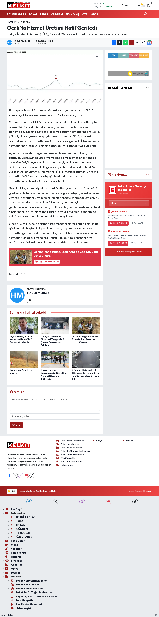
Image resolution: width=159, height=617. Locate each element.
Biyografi (17, 560)
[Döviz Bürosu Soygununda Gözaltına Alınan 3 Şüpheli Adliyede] (55, 359)
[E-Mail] (29, 300)
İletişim (129, 441)
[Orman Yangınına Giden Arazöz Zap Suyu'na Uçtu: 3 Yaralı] (86, 325)
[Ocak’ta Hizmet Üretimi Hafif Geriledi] (55, 78)
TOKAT (33, 14)
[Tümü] (147, 174)
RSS (13, 491)
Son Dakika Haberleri (71, 461)
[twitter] (55, 501)
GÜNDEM (57, 14)
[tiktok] (135, 501)
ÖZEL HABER (90, 14)
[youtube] (108, 501)
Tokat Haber (7, 615)
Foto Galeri (18, 541)
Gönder (16, 425)
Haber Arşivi (67, 465)
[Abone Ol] (149, 42)
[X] (15, 475)
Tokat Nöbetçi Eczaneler (73, 441)
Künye (99, 441)
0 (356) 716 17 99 (119, 223)
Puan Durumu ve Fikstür (72, 455)
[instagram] (82, 501)
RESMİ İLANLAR (16, 14)
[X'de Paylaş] (119, 42)
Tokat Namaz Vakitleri (71, 448)
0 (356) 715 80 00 (119, 243)
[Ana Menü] (150, 14)
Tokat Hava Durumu (70, 444)
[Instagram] (20, 475)
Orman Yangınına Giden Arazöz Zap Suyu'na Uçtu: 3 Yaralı (85, 339)
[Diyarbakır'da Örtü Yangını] (24, 359)
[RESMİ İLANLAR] (147, 88)
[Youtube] (26, 475)
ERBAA (44, 14)
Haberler (12, 22)
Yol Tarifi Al (138, 223)
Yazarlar (16, 549)
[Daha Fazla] (131, 42)
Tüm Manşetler (68, 458)
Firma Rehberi (19, 552)
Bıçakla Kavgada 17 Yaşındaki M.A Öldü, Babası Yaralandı (21, 339)
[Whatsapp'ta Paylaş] (125, 42)
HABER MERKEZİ (38, 293)
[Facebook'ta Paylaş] (114, 42)
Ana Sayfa (17, 509)
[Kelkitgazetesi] (18, 5)
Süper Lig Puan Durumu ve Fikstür (36, 596)
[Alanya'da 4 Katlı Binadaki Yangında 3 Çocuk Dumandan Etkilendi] (55, 325)
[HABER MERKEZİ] (17, 295)
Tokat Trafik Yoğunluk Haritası (75, 451)
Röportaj (16, 557)
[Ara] (146, 14)
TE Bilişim (147, 491)
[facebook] (29, 501)
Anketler (16, 564)
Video (14, 545)
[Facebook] (9, 475)
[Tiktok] (31, 475)
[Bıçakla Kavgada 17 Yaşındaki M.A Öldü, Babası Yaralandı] (24, 325)
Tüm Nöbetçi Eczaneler (130, 252)
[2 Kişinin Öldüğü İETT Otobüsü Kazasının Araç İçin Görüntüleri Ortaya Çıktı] (86, 359)
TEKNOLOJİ (73, 14)
